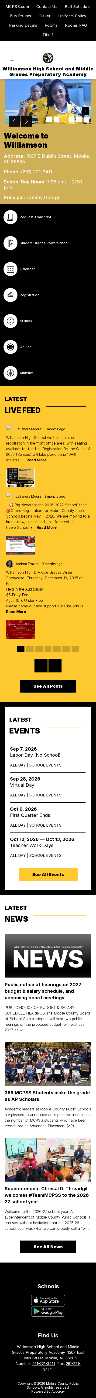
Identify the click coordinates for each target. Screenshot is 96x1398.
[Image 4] (71, 119)
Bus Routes (20, 16)
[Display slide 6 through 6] (66, 649)
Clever (45, 16)
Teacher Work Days (34, 845)
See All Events (48, 874)
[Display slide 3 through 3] (39, 649)
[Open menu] (12, 60)
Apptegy (58, 1391)
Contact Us (46, 6)
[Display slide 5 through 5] (57, 649)
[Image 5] (79, 119)
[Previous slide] (41, 665)
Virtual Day (23, 785)
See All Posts (48, 686)
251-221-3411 (43, 1363)
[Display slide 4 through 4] (48, 649)
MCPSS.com (17, 6)
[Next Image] (26, 122)
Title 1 (48, 34)
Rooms (51, 25)
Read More (37, 460)
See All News (48, 1246)
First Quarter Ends (31, 815)
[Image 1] (49, 119)
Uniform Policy (72, 16)
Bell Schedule (78, 6)
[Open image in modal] (20, 477)
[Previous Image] (14, 122)
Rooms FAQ (76, 25)
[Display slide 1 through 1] (20, 649)
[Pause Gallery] (85, 111)
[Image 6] (86, 119)
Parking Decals (23, 25)
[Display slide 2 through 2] (30, 649)
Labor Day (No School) (36, 755)
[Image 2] (56, 119)
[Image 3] (64, 119)
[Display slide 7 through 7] (75, 649)
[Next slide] (55, 665)
